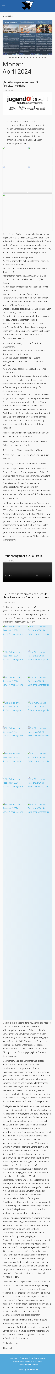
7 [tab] (27, 57)
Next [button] (49, 37)
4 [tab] (18, 57)
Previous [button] (6, 37)
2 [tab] (13, 57)
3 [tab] (15, 57)
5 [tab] (21, 57)
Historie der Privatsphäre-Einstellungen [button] (27, 1361)
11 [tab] (39, 57)
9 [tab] (33, 57)
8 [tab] (30, 57)
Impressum (13, 1358)
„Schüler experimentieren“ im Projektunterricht (21, 84)
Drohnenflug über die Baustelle (23, 555)
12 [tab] (42, 57)
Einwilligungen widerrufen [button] (28, 1364)
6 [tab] (24, 57)
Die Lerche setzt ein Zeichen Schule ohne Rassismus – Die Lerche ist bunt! (27, 595)
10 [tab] (36, 57)
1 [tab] (10, 57)
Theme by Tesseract (26, 1369)
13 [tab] (45, 57)
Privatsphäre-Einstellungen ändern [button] (32, 1358)
